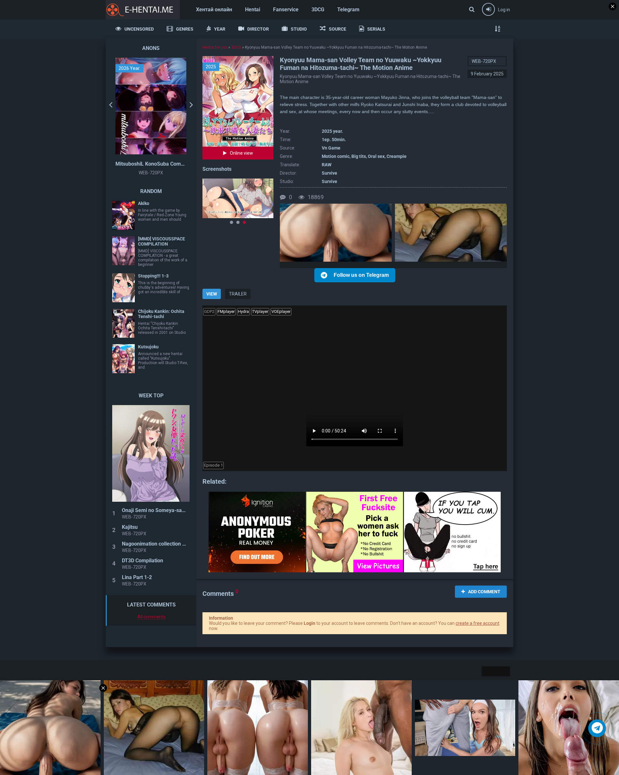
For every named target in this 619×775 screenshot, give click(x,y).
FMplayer (226, 311)
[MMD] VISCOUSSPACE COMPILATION (161, 241)
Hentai (252, 9)
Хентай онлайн (214, 9)
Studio (299, 29)
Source (337, 29)
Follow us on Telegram (361, 275)
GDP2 (209, 311)
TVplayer (260, 311)
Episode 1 (213, 465)
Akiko (143, 203)
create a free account (477, 623)
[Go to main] (143, 9)
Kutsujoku (148, 346)
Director (258, 29)
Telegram (348, 9)
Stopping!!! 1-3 (153, 275)
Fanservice (286, 9)
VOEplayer (280, 311)
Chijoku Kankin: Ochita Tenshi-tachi (161, 314)
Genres (184, 29)
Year (219, 29)
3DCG (317, 9)
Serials (376, 29)
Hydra (243, 311)
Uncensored (139, 29)
